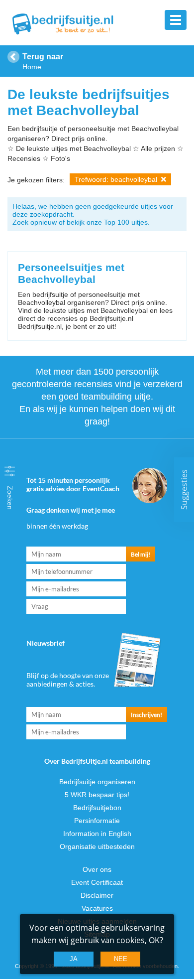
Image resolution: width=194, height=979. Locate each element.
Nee (120, 959)
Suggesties (184, 489)
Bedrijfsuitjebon (97, 808)
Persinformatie (97, 821)
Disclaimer (97, 895)
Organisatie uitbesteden (97, 846)
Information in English (97, 834)
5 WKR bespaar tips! (97, 795)
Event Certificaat (97, 882)
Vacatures (97, 908)
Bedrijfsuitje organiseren (97, 782)
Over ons (97, 869)
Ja (74, 959)
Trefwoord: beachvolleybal (117, 179)
